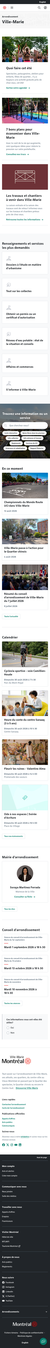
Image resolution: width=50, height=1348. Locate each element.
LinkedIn (9, 1292)
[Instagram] (11, 1144)
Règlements (16, 443)
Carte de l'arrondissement (13, 1108)
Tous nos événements (13, 836)
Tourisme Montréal (10, 1246)
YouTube (9, 1301)
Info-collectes (13, 438)
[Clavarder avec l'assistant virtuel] (43, 1341)
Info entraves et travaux (32, 438)
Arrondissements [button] (10, 1312)
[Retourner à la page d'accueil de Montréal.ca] (4, 7)
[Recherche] (39, 7)
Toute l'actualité (11, 616)
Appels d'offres (8, 1119)
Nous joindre (7, 1192)
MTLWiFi (5, 1242)
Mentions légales (25, 1336)
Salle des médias (9, 1196)
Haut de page (42, 1157)
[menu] (11, 7)
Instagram (10, 1287)
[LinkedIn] (20, 1144)
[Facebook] (3, 1144)
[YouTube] (15, 1144)
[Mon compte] (45, 7)
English (42, 2)
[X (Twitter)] (7, 1144)
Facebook (10, 1282)
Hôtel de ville (7, 1237)
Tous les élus (9, 909)
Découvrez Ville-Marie (27, 1088)
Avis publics (7, 1122)
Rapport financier (36, 448)
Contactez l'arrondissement (14, 1104)
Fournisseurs (7, 1221)
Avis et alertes (8, 1171)
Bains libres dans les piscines (33, 433)
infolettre (25, 1137)
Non (12, 1033)
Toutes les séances (12, 1003)
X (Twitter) (10, 1296)
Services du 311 (31, 443)
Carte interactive (10, 433)
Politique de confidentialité (31, 1333)
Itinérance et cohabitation (15, 448)
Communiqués (8, 1126)
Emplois (5, 1217)
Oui (12, 1027)
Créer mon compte (9, 1176)
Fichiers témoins (11, 1333)
